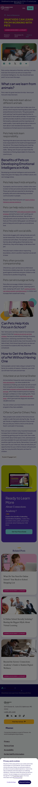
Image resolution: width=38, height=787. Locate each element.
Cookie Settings (11, 782)
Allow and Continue (24, 782)
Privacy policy (18, 777)
